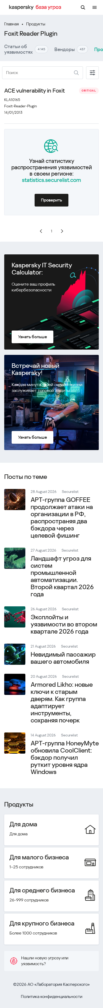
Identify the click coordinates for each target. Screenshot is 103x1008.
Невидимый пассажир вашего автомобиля (63, 658)
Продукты (35, 23)
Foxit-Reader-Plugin (20, 106)
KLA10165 (12, 100)
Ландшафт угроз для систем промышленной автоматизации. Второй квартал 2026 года (62, 576)
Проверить (51, 200)
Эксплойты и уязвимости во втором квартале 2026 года (64, 624)
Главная (11, 23)
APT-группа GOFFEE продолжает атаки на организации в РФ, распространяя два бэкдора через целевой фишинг (62, 517)
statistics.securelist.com (51, 180)
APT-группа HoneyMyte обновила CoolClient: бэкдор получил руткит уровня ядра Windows (65, 758)
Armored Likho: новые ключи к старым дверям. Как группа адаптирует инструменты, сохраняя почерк (62, 702)
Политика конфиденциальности (51, 996)
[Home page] (36, 7)
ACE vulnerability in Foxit (34, 91)
